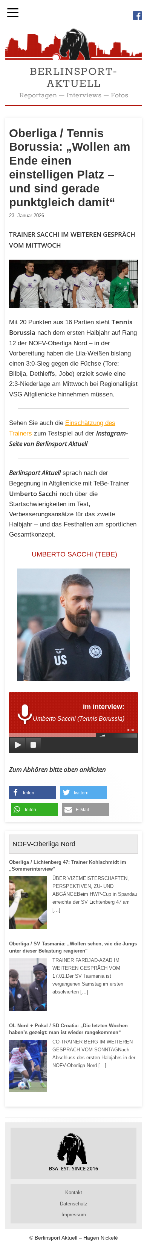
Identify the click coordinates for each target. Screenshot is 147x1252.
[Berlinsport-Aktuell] (73, 58)
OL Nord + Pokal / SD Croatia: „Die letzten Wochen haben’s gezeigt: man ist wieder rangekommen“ (68, 1029)
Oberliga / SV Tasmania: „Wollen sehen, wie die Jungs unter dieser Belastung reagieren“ (73, 947)
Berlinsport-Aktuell (74, 78)
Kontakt (73, 1192)
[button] (32, 792)
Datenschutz (73, 1204)
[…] (56, 910)
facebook (137, 15)
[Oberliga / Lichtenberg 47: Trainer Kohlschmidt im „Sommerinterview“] (28, 902)
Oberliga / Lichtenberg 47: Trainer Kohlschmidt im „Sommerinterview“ (67, 865)
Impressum (73, 1214)
